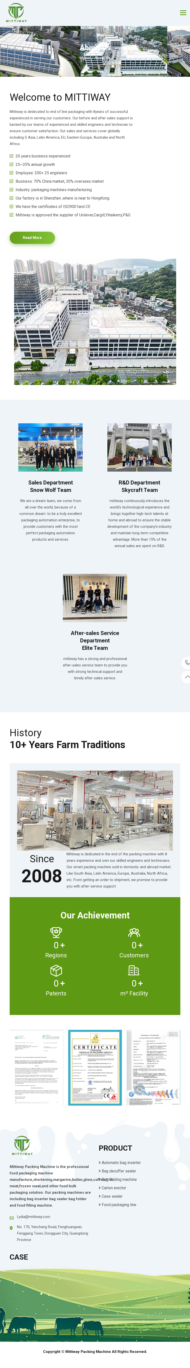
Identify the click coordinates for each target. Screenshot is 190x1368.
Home (85, 58)
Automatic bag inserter (121, 1162)
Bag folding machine (119, 1179)
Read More (32, 237)
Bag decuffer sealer (119, 1171)
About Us (102, 58)
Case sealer (112, 1196)
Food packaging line (119, 1204)
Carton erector (114, 1188)
